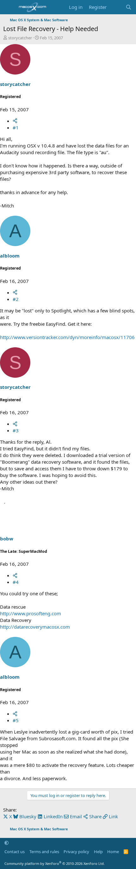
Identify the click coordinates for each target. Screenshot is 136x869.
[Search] (128, 7)
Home (113, 851)
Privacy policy (76, 851)
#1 (16, 127)
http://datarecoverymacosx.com (35, 627)
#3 (16, 430)
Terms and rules (44, 851)
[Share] (15, 121)
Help (98, 851)
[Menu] (8, 7)
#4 (16, 582)
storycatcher (20, 38)
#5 (16, 720)
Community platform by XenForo (54, 863)
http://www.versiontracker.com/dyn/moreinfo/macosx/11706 (67, 337)
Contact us (14, 851)
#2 (16, 299)
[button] (6, 842)
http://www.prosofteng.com (30, 613)
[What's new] (116, 7)
